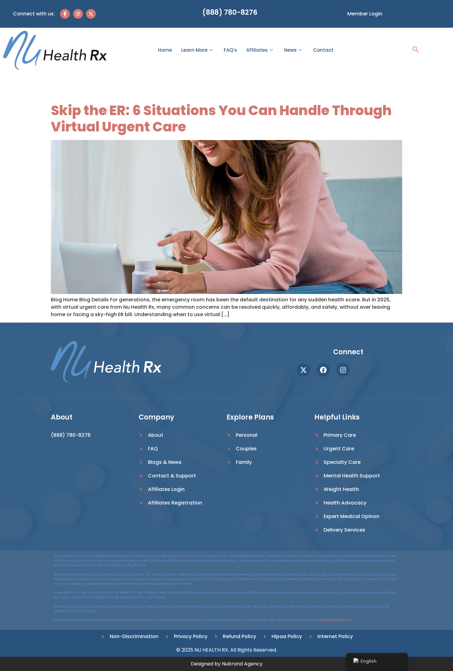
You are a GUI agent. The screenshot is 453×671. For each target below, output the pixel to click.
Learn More (194, 50)
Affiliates (257, 50)
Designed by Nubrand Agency (227, 663)
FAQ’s (230, 50)
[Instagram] (78, 14)
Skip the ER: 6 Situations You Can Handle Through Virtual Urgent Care (221, 118)
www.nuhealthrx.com (335, 620)
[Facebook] (323, 370)
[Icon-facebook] (65, 14)
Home (165, 50)
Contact (323, 50)
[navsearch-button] (415, 50)
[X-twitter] (91, 14)
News (290, 50)
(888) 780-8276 (229, 12)
